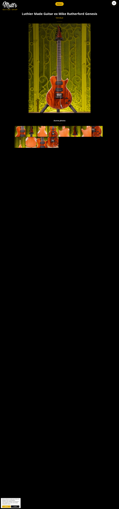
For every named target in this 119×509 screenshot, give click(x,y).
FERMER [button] (15, 506)
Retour (59, 4)
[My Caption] (20, 131)
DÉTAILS (6, 506)
